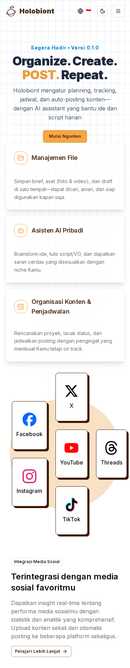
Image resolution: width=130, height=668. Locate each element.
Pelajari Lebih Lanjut (37, 651)
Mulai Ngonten (65, 136)
